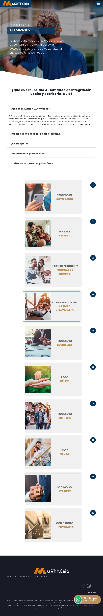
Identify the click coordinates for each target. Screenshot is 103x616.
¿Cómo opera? (19, 143)
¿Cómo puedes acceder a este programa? (36, 133)
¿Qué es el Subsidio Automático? (30, 108)
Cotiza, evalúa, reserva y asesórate (32, 163)
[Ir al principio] (98, 609)
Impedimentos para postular (28, 153)
